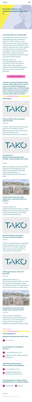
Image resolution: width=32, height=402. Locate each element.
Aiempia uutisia (7, 329)
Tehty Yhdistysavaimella (14, 396)
